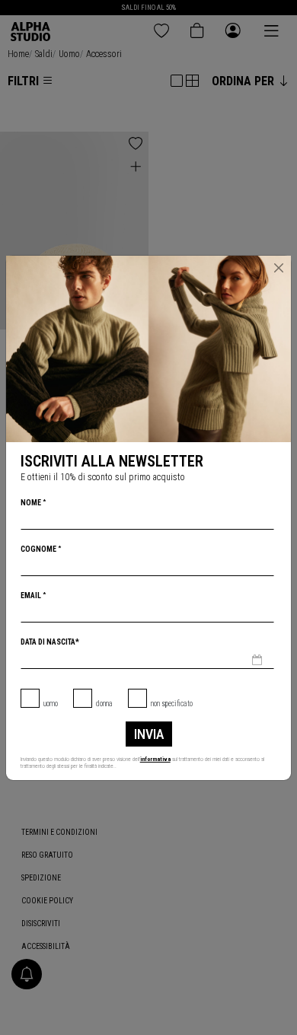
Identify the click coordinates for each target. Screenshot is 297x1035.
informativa (155, 759)
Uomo (50, 703)
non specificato (172, 703)
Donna (104, 703)
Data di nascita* (50, 642)
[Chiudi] (279, 268)
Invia (149, 734)
